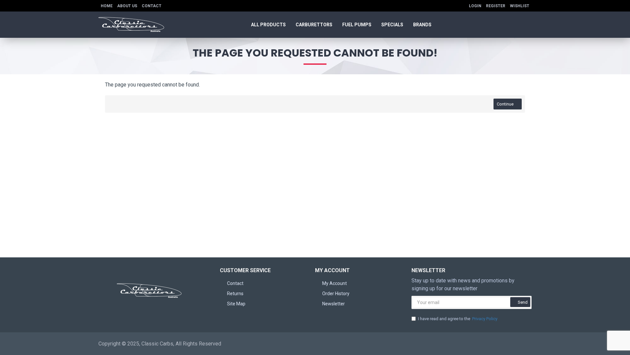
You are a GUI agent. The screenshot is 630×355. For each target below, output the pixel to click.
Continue (505, 104)
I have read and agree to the (457, 318)
